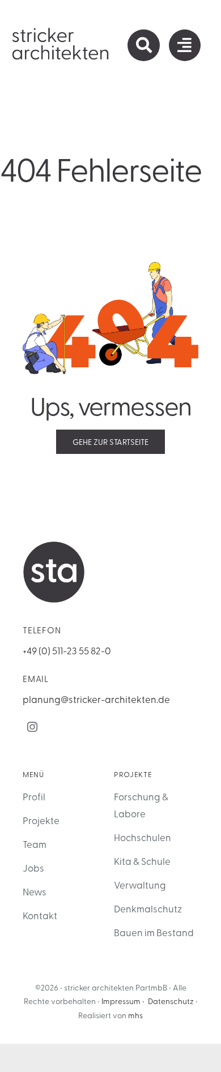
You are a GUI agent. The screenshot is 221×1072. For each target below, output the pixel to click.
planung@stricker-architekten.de (96, 698)
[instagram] (32, 726)
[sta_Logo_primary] (60, 31)
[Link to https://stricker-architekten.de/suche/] (143, 45)
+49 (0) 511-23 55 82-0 (67, 650)
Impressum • (122, 1001)
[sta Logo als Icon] (54, 545)
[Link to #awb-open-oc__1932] (185, 45)
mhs (135, 1015)
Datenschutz (171, 1001)
